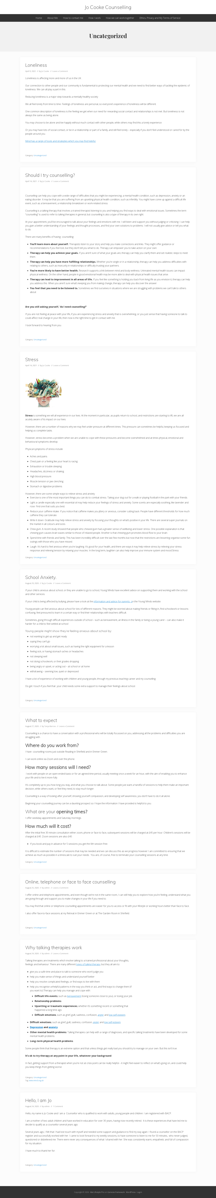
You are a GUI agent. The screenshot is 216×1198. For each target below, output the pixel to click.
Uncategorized (40, 155)
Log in (139, 1192)
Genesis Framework (116, 1192)
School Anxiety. (40, 577)
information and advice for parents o (113, 601)
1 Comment (58, 1106)
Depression (36, 1027)
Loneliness (36, 65)
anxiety (53, 1027)
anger (101, 1014)
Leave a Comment (60, 71)
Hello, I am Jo (38, 1100)
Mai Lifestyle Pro (97, 1192)
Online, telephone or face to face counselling (70, 882)
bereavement (74, 996)
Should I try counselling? (50, 175)
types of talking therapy (88, 964)
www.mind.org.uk (36, 1080)
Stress (31, 359)
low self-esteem (117, 1014)
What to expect (41, 720)
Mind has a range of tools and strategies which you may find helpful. (60, 141)
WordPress (130, 1192)
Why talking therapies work (53, 947)
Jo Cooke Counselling (108, 7)
